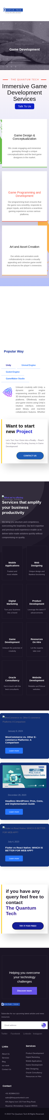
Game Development (34, 1065)
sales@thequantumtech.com (17, 1098)
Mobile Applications (34, 1061)
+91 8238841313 (12, 1093)
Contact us (30, 456)
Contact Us (6, 1069)
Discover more (24, 991)
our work (5, 1065)
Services (5, 1058)
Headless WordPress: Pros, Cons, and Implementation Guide (24, 802)
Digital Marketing (33, 1057)
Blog (4, 1062)
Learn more (14, 751)
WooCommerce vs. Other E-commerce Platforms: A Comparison (20, 740)
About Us (6, 1054)
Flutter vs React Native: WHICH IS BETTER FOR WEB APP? (24, 849)
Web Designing (32, 1069)
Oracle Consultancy (34, 1073)
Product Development (35, 1053)
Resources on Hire (33, 1076)
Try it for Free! (27, 926)
